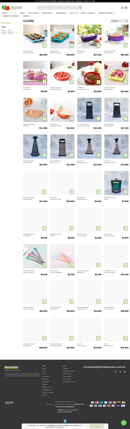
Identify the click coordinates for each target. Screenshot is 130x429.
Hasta (9, 30)
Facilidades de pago (69, 371)
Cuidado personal (106, 13)
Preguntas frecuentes (69, 381)
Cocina (14, 13)
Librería (26, 16)
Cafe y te (73, 13)
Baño (4, 13)
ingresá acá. (79, 404)
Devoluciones (67, 379)
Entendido (96, 426)
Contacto (65, 368)
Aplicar (17, 32)
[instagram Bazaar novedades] (115, 372)
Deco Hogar (33, 13)
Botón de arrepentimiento (65, 407)
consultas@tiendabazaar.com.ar (104, 366)
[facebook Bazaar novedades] (120, 372)
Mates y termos (88, 13)
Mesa (22, 13)
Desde (3, 30)
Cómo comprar (67, 376)
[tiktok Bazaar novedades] (124, 372)
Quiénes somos (67, 373)
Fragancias (61, 13)
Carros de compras (10, 16)
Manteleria (47, 13)
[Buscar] (80, 8)
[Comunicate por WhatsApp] (124, 423)
